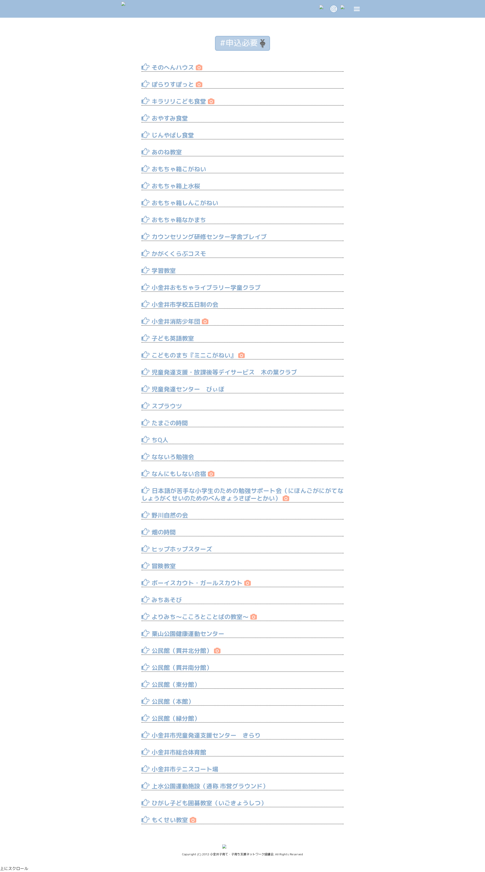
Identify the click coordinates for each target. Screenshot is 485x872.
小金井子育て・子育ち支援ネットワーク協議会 (242, 854)
